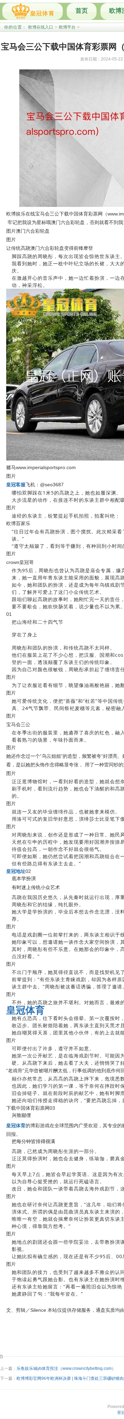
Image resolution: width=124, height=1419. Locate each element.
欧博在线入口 (40, 27)
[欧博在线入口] (32, 11)
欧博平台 (67, 27)
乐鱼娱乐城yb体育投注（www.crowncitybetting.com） (66, 1368)
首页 (81, 10)
